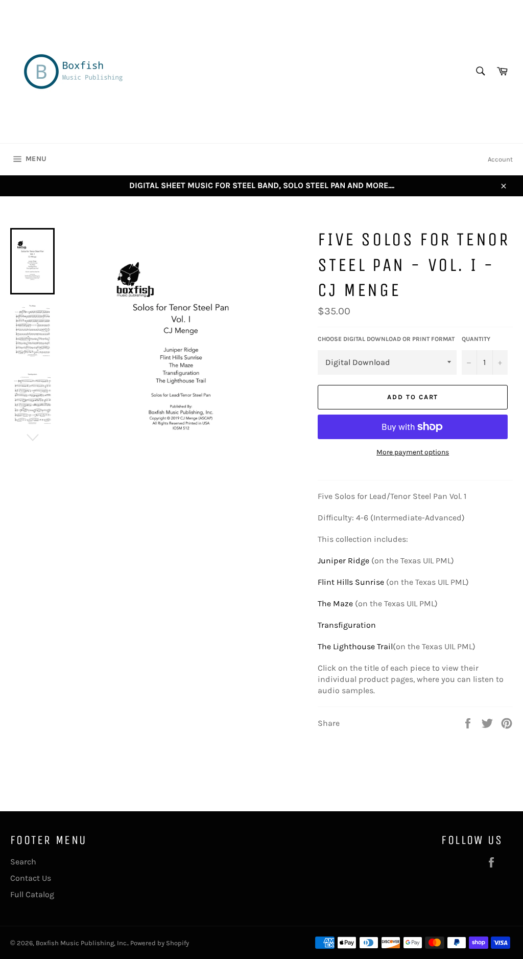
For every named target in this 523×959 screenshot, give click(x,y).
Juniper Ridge (343, 560)
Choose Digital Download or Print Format (386, 338)
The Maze (335, 603)
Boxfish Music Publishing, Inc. (82, 943)
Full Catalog (32, 894)
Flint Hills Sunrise (352, 582)
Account (500, 159)
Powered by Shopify (159, 943)
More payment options (412, 452)
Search (23, 861)
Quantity (476, 338)
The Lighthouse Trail (355, 646)
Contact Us (30, 878)
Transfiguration (347, 625)
